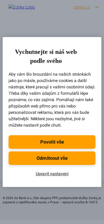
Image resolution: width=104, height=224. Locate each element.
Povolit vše (52, 142)
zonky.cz (82, 7)
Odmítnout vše (52, 158)
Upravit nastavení (52, 173)
